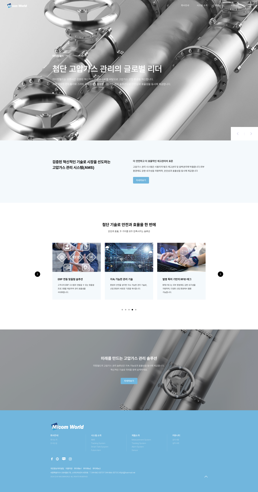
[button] (237, 133)
